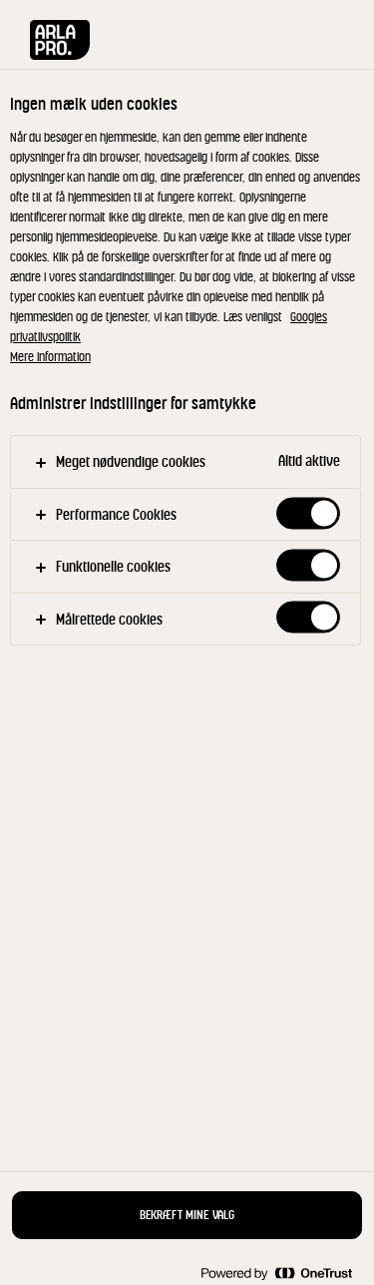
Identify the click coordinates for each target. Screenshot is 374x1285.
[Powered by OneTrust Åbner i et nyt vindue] (276, 1272)
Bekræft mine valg (187, 1214)
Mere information (50, 356)
